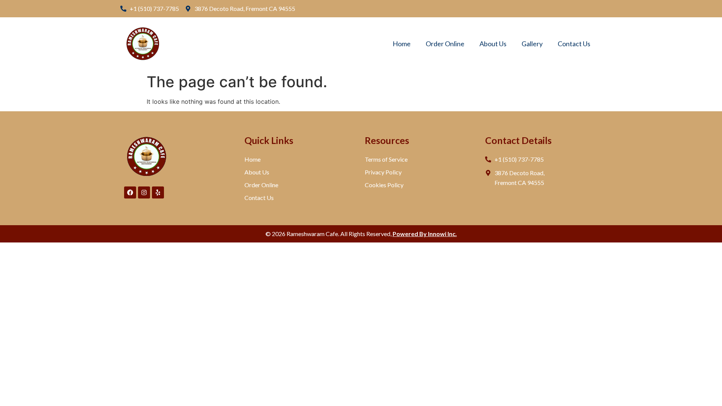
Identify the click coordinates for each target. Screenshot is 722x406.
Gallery (532, 43)
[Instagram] (144, 192)
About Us (493, 43)
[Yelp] (158, 192)
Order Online (445, 43)
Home (402, 43)
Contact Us (574, 43)
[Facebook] (130, 192)
